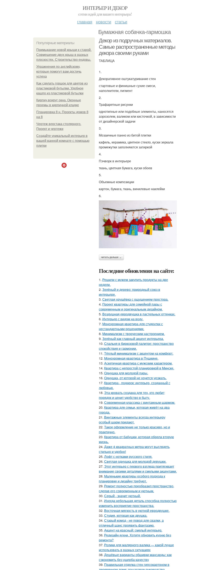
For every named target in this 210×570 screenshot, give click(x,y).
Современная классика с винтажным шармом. (139, 402)
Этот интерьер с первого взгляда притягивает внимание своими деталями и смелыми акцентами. (138, 469)
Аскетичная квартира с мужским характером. (138, 363)
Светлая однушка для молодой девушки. (135, 461)
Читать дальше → (111, 257)
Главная (84, 22)
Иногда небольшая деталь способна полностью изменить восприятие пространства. (138, 503)
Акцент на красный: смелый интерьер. (133, 530)
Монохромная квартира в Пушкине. (131, 358)
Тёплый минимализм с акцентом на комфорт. (138, 353)
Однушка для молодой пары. (126, 373)
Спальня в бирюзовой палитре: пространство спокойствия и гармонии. (136, 346)
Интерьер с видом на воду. (122, 319)
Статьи (121, 22)
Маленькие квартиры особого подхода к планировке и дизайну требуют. (132, 478)
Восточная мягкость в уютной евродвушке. (136, 510)
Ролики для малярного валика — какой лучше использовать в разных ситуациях (136, 547)
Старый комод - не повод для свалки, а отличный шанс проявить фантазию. (131, 523)
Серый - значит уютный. (122, 495)
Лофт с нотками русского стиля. (128, 456)
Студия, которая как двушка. (125, 515)
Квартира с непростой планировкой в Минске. (139, 368)
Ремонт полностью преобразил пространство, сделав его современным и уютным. (136, 488)
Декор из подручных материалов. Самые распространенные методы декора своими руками (137, 46)
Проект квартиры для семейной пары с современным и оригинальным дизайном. (131, 307)
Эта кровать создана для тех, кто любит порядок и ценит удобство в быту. (131, 395)
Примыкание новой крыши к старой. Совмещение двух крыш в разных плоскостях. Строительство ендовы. (63, 54)
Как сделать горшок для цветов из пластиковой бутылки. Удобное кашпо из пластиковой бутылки (62, 88)
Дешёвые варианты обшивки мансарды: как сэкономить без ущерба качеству (135, 557)
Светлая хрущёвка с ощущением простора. (135, 299)
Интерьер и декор (105, 7)
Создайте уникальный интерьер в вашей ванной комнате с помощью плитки (62, 140)
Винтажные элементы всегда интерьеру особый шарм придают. (132, 419)
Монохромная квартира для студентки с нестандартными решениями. (131, 326)
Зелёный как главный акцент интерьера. (133, 338)
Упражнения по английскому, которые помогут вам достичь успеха (58, 71)
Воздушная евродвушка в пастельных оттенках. (138, 314)
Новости (103, 22)
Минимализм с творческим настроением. (133, 333)
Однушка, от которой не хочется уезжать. (135, 378)
